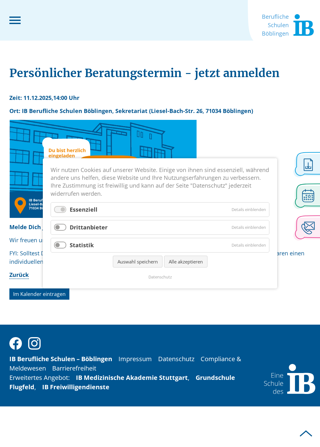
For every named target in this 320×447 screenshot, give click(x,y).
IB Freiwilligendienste (75, 387)
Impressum (135, 359)
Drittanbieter (89, 227)
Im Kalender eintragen (39, 294)
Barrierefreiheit (74, 368)
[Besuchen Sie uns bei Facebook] (15, 343)
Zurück (19, 274)
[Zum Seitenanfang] (306, 433)
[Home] (289, 378)
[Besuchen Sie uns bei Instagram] (34, 343)
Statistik (82, 245)
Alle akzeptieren (186, 262)
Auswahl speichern (138, 262)
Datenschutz (176, 359)
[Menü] (15, 19)
